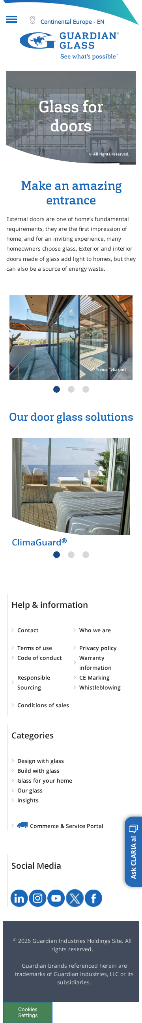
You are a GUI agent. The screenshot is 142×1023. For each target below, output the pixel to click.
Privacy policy (98, 648)
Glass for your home (44, 780)
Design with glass (40, 760)
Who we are (95, 630)
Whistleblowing (100, 687)
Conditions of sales (43, 705)
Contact (28, 630)
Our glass (30, 790)
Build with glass (38, 770)
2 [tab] (71, 389)
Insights (28, 800)
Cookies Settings (28, 1012)
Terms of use (34, 648)
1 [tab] (56, 389)
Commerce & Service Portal (66, 826)
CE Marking (94, 677)
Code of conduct (39, 657)
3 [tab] (85, 389)
